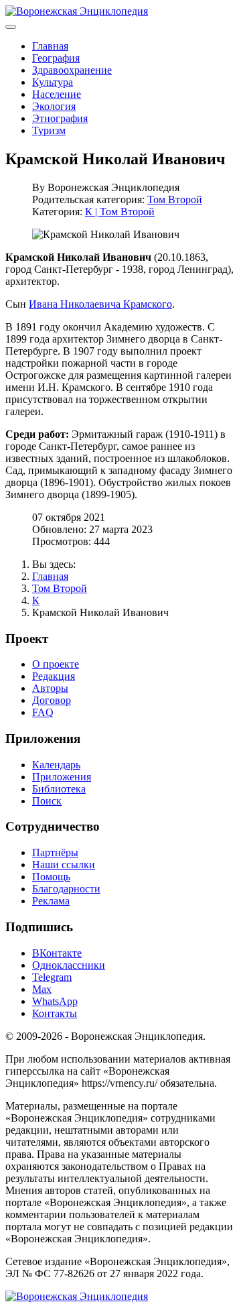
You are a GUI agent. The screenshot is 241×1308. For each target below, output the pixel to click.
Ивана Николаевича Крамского (100, 304)
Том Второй (174, 199)
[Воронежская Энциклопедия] (76, 11)
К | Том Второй (120, 211)
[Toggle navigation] (10, 27)
